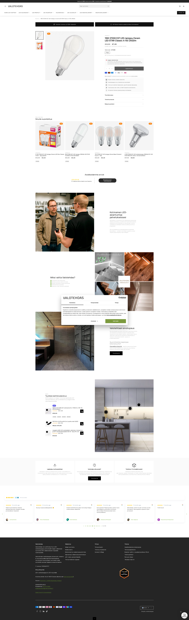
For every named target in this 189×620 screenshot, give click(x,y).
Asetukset (93, 321)
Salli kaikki (115, 321)
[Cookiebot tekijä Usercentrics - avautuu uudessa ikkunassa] (119, 298)
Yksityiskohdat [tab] (94, 302)
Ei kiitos (80, 333)
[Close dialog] (122, 293)
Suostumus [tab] (72, 302)
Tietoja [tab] (116, 302)
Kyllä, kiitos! (80, 328)
